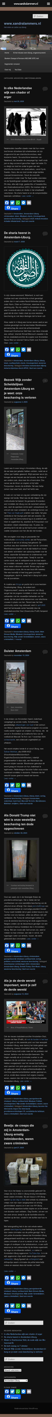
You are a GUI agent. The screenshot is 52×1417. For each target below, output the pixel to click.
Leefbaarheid (14, 363)
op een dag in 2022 (18, 1199)
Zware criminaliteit (11, 1113)
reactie (18, 639)
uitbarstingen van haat (24, 724)
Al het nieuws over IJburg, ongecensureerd (29, 52)
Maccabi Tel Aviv (28, 801)
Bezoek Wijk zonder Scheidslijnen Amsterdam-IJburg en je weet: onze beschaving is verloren (20, 388)
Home (7, 52)
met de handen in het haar (37, 1039)
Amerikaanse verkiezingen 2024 (17, 964)
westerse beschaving (12, 218)
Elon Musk (36, 966)
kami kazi (17, 801)
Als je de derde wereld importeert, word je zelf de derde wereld (20, 984)
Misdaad (23, 216)
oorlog (42, 796)
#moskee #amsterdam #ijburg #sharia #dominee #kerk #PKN (25, 366)
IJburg (42, 360)
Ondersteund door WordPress (26, 1408)
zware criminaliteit (11, 1296)
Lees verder (28, 196)
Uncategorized (39, 216)
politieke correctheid (12, 961)
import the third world (21, 1108)
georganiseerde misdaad (14, 959)
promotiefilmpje (38, 906)
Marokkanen (40, 801)
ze (33, 1250)
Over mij (8, 69)
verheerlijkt (8, 1259)
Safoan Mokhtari (10, 751)
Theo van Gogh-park (15, 512)
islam (17, 216)
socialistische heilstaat (35, 1111)
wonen (37, 636)
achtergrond (34, 1259)
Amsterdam (18, 213)
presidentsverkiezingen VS (14, 1111)
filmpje (18, 584)
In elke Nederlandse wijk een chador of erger (18, 92)
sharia (29, 216)
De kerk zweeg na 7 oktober (16, 1345)
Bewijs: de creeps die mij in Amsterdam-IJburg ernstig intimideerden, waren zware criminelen (19, 1134)
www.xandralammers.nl (22, 23)
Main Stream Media (36, 1291)
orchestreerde (9, 739)
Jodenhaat (8, 801)
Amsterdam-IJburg (31, 213)
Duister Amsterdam (17, 651)
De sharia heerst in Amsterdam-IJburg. (17, 235)
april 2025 (41, 605)
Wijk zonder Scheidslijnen (24, 636)
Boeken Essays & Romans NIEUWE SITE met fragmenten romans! (22, 61)
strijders (15, 803)
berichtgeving (16, 1229)
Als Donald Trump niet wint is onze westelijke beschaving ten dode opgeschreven (19, 822)
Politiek (39, 1101)
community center (22, 539)
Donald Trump (25, 966)
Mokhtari (7, 803)
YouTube (18, 69)
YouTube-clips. (35, 1253)
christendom (9, 216)
